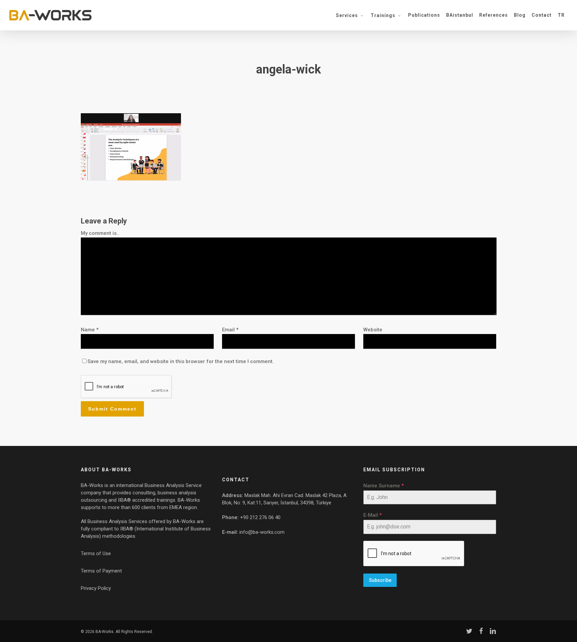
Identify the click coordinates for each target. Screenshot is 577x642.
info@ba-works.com (261, 532)
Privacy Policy (96, 588)
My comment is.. (100, 233)
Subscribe (380, 580)
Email (230, 330)
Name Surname (383, 486)
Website (372, 330)
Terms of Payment (101, 571)
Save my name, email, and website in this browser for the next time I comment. (180, 361)
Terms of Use (96, 553)
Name (90, 330)
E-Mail (372, 515)
